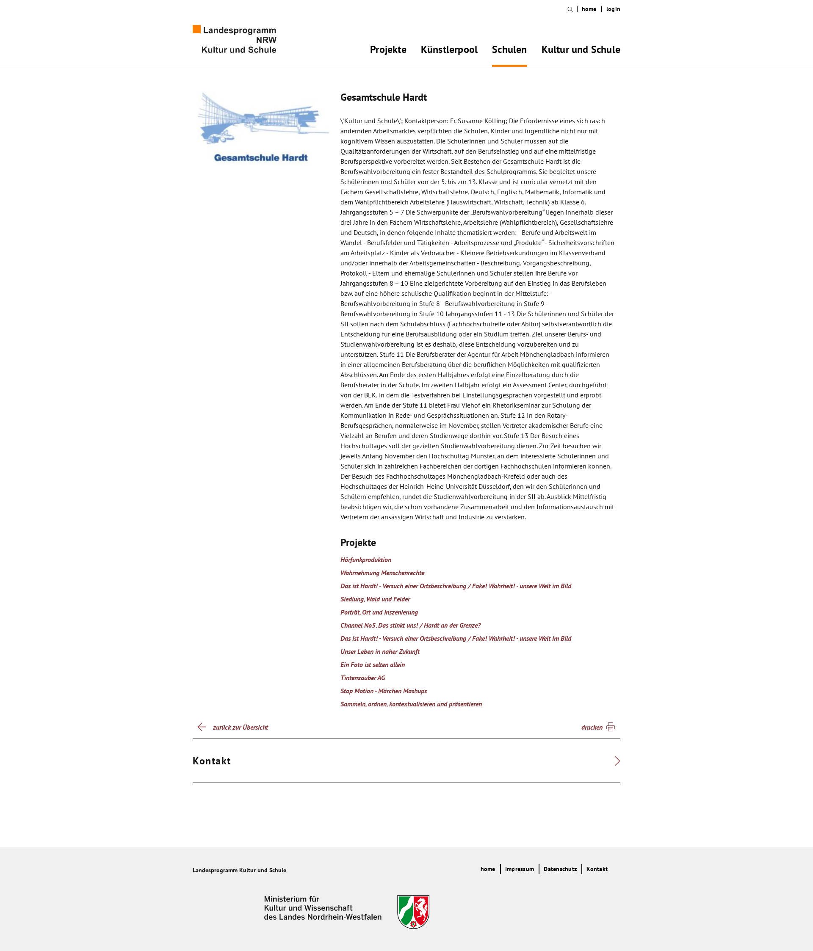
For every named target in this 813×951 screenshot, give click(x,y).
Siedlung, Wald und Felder (375, 599)
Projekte (388, 51)
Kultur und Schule (581, 51)
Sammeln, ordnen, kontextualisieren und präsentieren (411, 704)
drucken (592, 727)
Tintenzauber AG (362, 677)
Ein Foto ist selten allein (372, 664)
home (589, 9)
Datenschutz (560, 869)
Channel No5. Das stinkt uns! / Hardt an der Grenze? (410, 625)
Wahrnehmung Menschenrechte (382, 572)
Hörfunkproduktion (365, 559)
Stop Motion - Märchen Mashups (383, 690)
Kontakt (597, 869)
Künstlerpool (449, 51)
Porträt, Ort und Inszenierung (379, 612)
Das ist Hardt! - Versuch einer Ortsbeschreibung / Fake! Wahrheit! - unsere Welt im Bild (455, 586)
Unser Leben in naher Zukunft (380, 651)
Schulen (509, 51)
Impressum (519, 869)
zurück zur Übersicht (240, 727)
